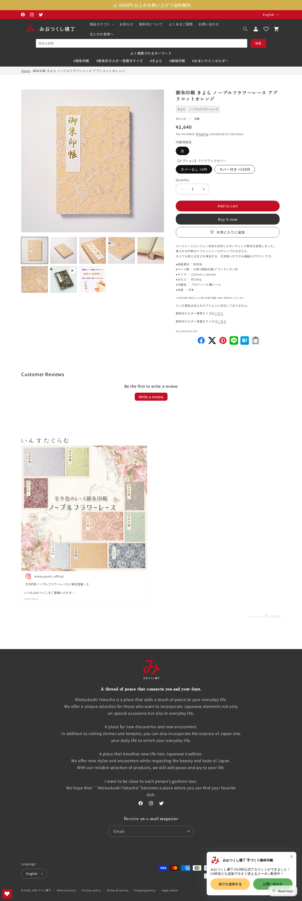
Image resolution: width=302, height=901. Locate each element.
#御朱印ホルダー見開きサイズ (119, 60)
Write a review (151, 397)
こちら (218, 313)
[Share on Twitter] (212, 343)
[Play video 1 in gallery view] (63, 279)
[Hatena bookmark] (244, 343)
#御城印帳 (177, 60)
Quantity (182, 180)
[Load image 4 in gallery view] (121, 250)
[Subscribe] (188, 831)
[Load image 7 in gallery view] (92, 279)
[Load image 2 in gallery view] (63, 250)
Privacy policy (91, 890)
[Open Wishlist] (266, 29)
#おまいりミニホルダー (210, 60)
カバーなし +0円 (194, 169)
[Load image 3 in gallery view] (92, 250)
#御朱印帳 (81, 60)
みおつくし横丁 (41, 890)
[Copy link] (255, 340)
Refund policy (66, 890)
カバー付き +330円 (234, 169)
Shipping (202, 134)
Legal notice (169, 890)
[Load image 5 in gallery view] (150, 250)
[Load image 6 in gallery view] (34, 279)
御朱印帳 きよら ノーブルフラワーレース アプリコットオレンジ (79, 70)
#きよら (156, 60)
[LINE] (234, 343)
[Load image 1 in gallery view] (34, 250)
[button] (102, 24)
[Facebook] (201, 343)
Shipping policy (145, 890)
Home (25, 70)
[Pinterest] (223, 343)
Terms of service (118, 890)
